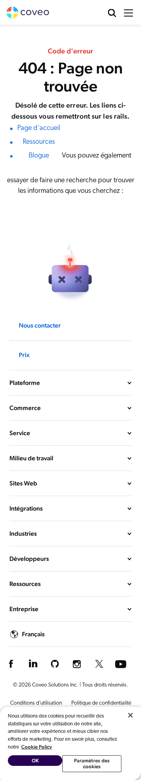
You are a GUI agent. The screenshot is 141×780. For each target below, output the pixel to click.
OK (35, 761)
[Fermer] (130, 715)
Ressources (39, 142)
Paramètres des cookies (92, 764)
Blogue (39, 155)
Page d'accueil (38, 128)
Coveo (27, 12)
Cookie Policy (36, 747)
